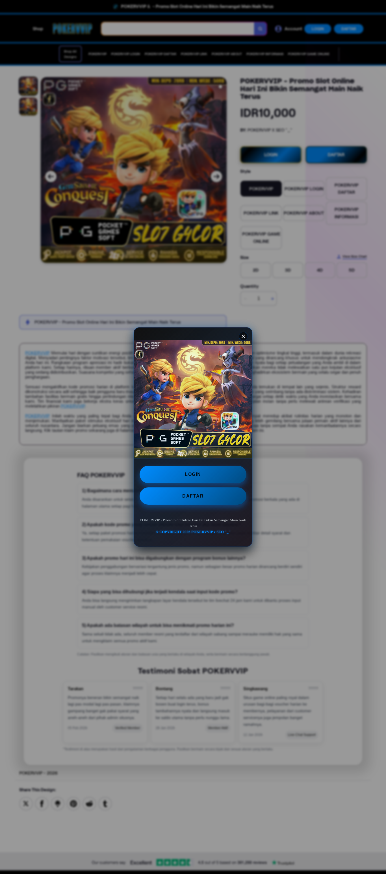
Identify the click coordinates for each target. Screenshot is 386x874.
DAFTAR (193, 496)
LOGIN (193, 474)
